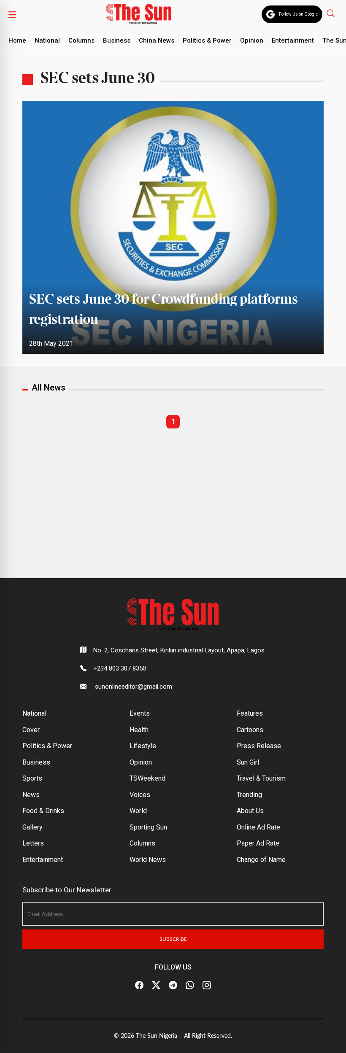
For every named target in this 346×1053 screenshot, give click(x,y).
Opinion (251, 40)
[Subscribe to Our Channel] (173, 985)
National (47, 40)
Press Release (259, 746)
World (138, 811)
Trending (249, 795)
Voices (140, 795)
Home (17, 40)
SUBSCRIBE (173, 939)
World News (148, 860)
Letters (33, 843)
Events (140, 713)
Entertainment (293, 40)
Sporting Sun (148, 827)
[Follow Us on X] (156, 985)
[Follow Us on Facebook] (139, 985)
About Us (250, 811)
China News (156, 40)
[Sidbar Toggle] (12, 14)
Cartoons (250, 730)
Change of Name (261, 860)
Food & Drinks (43, 811)
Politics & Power (207, 40)
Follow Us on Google (298, 14)
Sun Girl (248, 762)
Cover (31, 730)
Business (116, 40)
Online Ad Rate (258, 827)
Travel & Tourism (261, 778)
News (31, 795)
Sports (32, 778)
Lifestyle (143, 746)
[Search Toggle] (331, 13)
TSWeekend (147, 778)
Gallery (32, 827)
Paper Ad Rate (258, 843)
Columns (81, 40)
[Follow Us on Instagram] (207, 985)
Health (139, 730)
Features (250, 713)
